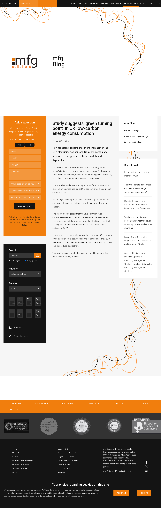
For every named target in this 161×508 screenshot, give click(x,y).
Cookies (61, 472)
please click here (77, 496)
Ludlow (119, 403)
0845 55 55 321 (28, 3)
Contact (144, 3)
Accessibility (64, 449)
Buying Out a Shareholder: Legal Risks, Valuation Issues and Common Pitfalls (137, 240)
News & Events (131, 3)
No (30, 145)
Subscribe (155, 3)
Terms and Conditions (68, 460)
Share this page (21, 336)
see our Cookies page (25, 496)
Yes (19, 145)
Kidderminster (93, 403)
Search (12, 250)
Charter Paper (64, 464)
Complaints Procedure (68, 453)
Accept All (121, 493)
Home (74, 3)
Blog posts (32, 261)
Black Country (41, 403)
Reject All (144, 493)
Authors (13, 268)
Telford (145, 403)
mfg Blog (129, 123)
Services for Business (22, 460)
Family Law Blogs (131, 130)
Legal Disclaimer (66, 457)
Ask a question (9, 3)
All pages (15, 261)
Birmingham (15, 403)
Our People (116, 3)
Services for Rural (21, 464)
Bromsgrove (67, 403)
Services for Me (19, 468)
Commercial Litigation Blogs (136, 136)
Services (94, 3)
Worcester (15, 410)
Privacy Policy (65, 468)
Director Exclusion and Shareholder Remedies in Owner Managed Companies (137, 204)
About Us (83, 3)
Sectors (104, 3)
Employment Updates (133, 142)
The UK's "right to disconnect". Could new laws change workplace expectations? (138, 188)
